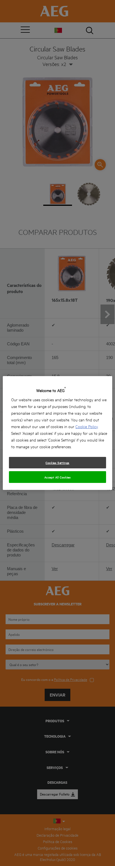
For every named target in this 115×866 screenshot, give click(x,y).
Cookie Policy (86, 426)
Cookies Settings (57, 462)
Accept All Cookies (57, 477)
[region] (57, 433)
